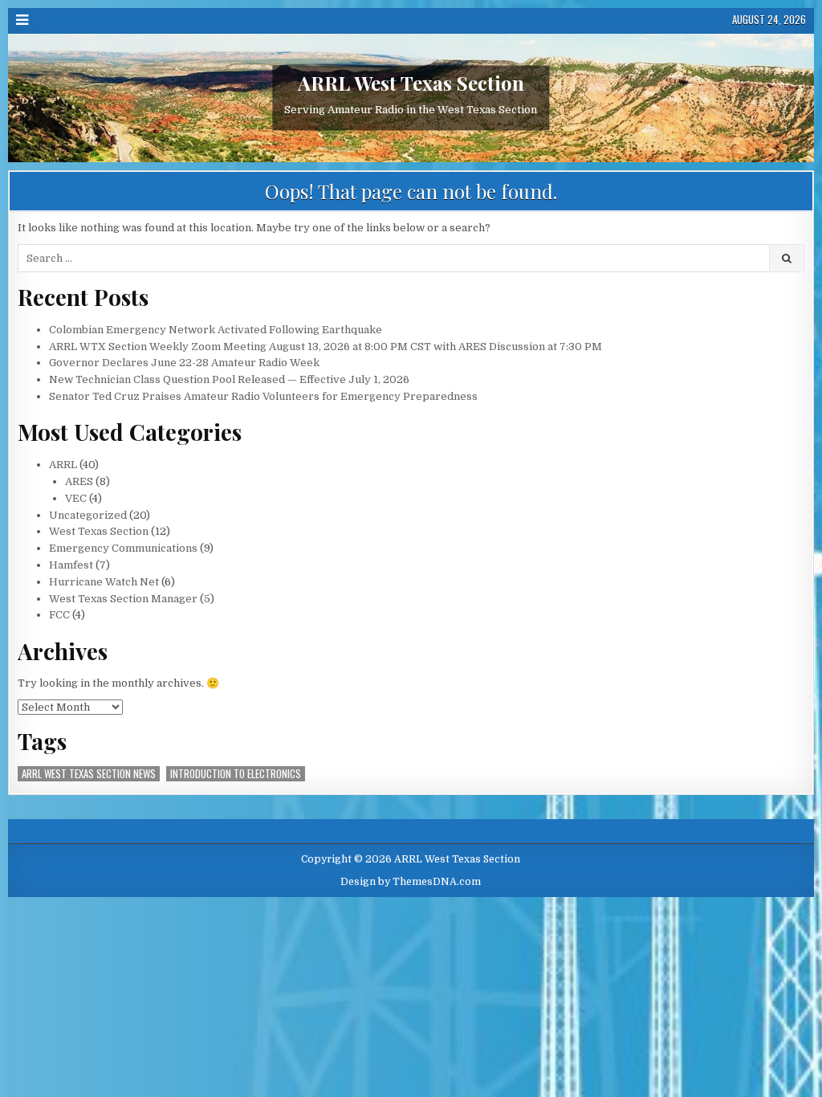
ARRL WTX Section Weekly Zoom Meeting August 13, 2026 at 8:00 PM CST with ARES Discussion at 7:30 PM (325, 347)
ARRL (63, 465)
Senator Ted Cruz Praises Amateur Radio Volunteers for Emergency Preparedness (263, 396)
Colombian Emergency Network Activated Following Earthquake (215, 330)
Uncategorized (88, 515)
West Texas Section (99, 531)
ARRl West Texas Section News (89, 773)
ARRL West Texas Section (411, 83)
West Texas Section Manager (123, 599)
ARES (79, 481)
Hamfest (71, 565)
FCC (59, 615)
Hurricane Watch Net (104, 582)
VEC (76, 498)
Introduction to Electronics (235, 773)
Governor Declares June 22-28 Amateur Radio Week (184, 363)
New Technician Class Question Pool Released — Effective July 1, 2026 (229, 379)
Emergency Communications (123, 548)
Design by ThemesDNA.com (410, 881)
